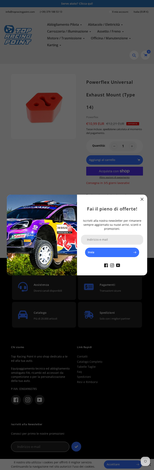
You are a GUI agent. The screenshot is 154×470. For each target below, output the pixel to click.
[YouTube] (118, 265)
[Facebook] (106, 265)
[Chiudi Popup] (142, 199)
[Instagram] (112, 265)
